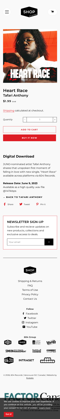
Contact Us (30, 298)
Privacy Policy (30, 294)
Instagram (31, 322)
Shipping (8, 110)
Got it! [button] (9, 414)
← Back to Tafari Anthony (22, 197)
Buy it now (29, 138)
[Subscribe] (49, 242)
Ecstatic (30, 378)
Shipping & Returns (30, 281)
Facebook (31, 313)
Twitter (31, 318)
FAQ (30, 285)
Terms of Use (30, 290)
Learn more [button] (44, 408)
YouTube (31, 326)
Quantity (8, 119)
